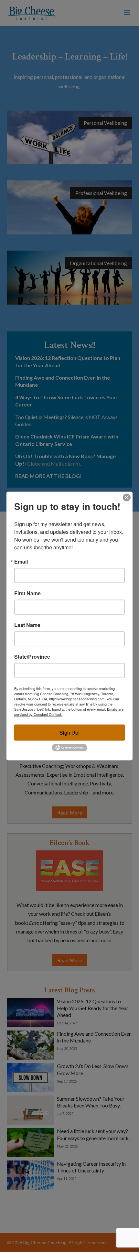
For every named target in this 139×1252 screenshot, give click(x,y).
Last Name (27, 625)
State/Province (32, 656)
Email (21, 561)
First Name (27, 593)
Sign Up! (69, 732)
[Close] (127, 498)
